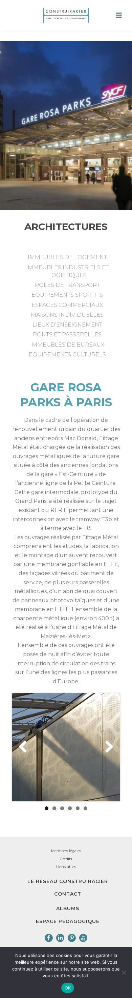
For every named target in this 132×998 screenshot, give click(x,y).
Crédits (66, 859)
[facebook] (49, 938)
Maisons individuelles (67, 315)
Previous (25, 747)
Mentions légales (66, 850)
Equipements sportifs (67, 295)
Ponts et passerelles (67, 334)
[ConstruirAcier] (66, 15)
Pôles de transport (67, 285)
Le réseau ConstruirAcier (67, 881)
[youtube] (83, 938)
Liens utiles (66, 866)
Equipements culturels (67, 354)
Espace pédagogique (68, 921)
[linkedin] (60, 938)
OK (68, 988)
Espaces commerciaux (67, 305)
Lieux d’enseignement (67, 324)
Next (106, 747)
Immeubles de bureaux (67, 344)
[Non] (123, 972)
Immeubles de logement (67, 257)
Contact (67, 894)
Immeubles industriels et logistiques (67, 271)
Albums (67, 908)
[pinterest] (72, 938)
